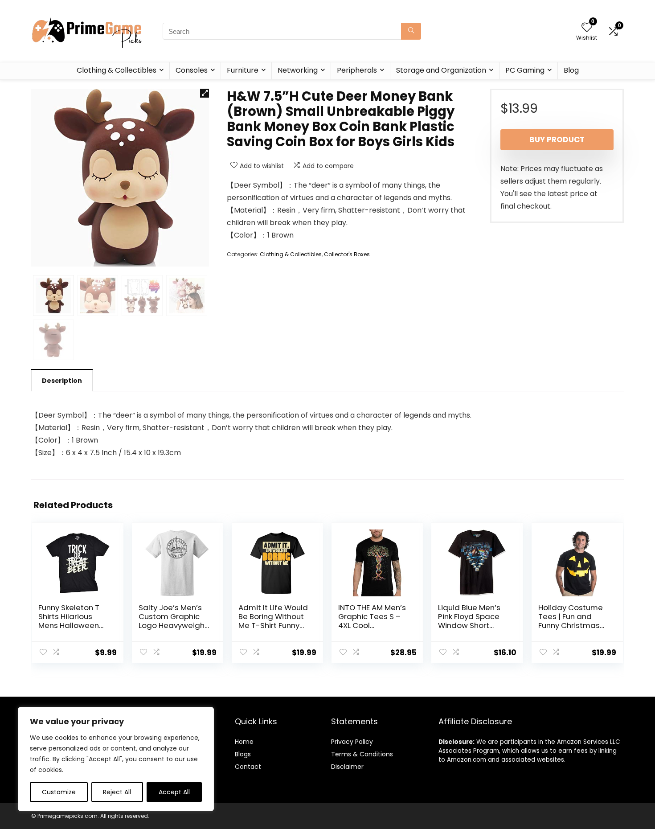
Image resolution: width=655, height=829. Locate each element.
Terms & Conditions (362, 754)
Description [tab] (62, 380)
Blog (571, 70)
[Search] (411, 31)
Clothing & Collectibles (116, 70)
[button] (204, 93)
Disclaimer (347, 766)
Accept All (174, 792)
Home (244, 741)
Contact (248, 766)
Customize (59, 792)
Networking (298, 70)
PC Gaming (524, 70)
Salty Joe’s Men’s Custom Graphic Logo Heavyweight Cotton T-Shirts (173, 621)
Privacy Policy (352, 741)
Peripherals (357, 70)
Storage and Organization (441, 70)
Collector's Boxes (347, 254)
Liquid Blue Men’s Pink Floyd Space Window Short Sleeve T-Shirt (469, 621)
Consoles (192, 70)
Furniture (242, 70)
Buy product (557, 139)
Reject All (117, 792)
